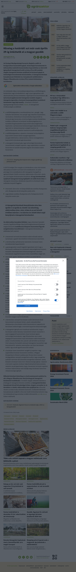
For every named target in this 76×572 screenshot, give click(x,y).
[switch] (56, 284)
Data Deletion (29, 311)
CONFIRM (27, 305)
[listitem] (38, 281)
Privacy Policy (46, 311)
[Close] (63, 261)
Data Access (38, 311)
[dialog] (38, 286)
